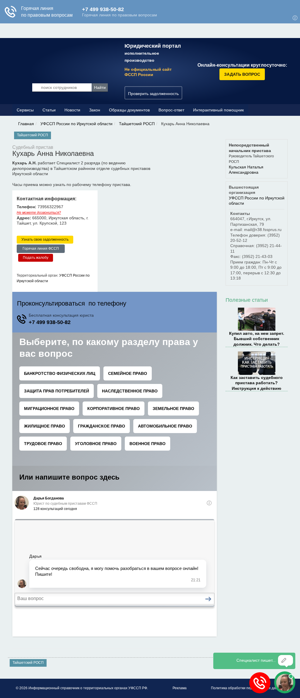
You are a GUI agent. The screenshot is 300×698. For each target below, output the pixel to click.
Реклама (180, 688)
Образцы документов (129, 110)
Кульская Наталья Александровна (246, 170)
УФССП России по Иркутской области (76, 123)
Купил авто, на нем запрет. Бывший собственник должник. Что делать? (256, 339)
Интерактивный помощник (218, 110)
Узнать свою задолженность (45, 239)
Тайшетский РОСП (137, 123)
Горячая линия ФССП (41, 249)
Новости (72, 110)
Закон (94, 110)
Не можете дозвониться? (39, 213)
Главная (26, 123)
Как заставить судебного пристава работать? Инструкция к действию (257, 383)
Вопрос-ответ (171, 110)
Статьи (49, 110)
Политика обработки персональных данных (247, 688)
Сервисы (25, 110)
